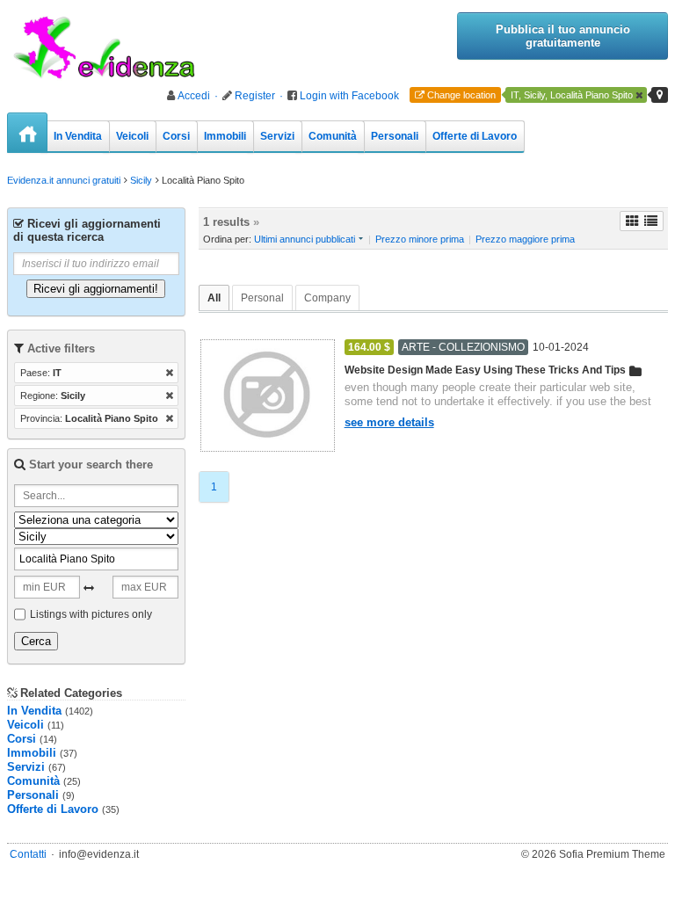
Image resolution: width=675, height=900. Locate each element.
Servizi (277, 136)
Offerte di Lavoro (474, 136)
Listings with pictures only (91, 614)
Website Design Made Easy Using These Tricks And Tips (485, 370)
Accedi (194, 96)
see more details (389, 422)
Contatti (28, 854)
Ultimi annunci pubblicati (304, 239)
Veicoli (132, 136)
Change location (461, 95)
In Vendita (78, 136)
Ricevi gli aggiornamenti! (95, 288)
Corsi (176, 136)
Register (255, 96)
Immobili (225, 136)
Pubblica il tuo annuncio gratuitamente (563, 36)
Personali (394, 136)
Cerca (36, 641)
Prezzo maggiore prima (525, 239)
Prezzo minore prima (419, 239)
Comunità (332, 136)
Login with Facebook (349, 96)
